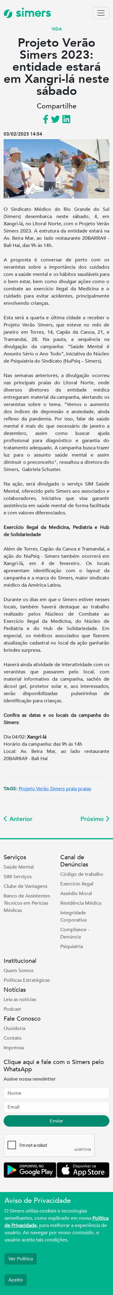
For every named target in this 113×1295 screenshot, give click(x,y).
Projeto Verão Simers (42, 788)
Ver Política (20, 1259)
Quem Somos (18, 970)
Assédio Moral (76, 893)
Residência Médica (80, 903)
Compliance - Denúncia (74, 933)
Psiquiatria (71, 946)
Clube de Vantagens (25, 886)
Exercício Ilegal (76, 884)
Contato (13, 1038)
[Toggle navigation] (101, 13)
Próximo (92, 819)
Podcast (12, 1009)
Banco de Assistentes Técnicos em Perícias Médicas (27, 903)
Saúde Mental (19, 867)
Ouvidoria (14, 1028)
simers (32, 13)
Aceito (15, 1280)
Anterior (20, 819)
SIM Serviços (18, 876)
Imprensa (14, 1047)
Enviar (56, 1121)
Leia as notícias (20, 999)
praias (84, 788)
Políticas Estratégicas (27, 980)
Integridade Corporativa (73, 916)
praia (71, 788)
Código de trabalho (81, 874)
